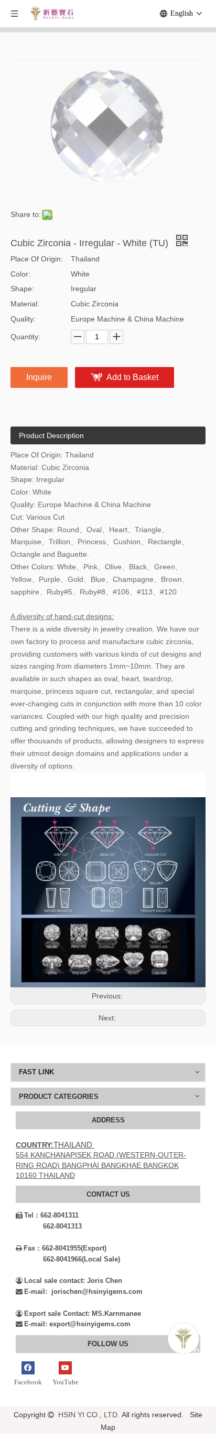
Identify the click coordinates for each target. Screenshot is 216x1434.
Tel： (28, 1215)
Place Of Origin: (36, 259)
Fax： (29, 1248)
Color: (20, 274)
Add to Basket (132, 377)
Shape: (22, 288)
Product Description (51, 435)
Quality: (23, 319)
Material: (24, 304)
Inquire (39, 377)
